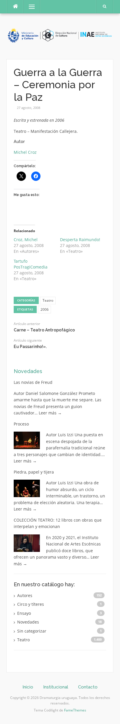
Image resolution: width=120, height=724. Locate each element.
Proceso (21, 424)
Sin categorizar (31, 631)
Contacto (88, 687)
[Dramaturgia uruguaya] (60, 35)
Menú (29, 6)
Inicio (27, 687)
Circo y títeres (30, 604)
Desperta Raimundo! (80, 239)
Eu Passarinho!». (30, 346)
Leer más (50, 413)
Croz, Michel (26, 239)
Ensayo (24, 613)
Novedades (28, 371)
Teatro (48, 300)
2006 (44, 309)
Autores (24, 595)
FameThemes (75, 710)
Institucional (55, 687)
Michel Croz (25, 152)
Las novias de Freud (33, 382)
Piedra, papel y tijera (34, 472)
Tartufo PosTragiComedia (30, 264)
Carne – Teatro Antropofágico (44, 330)
